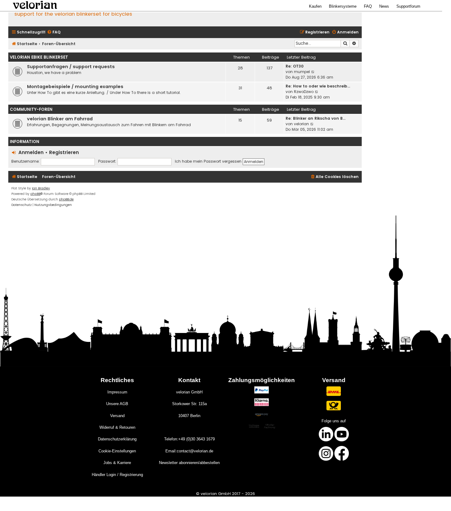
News (384, 6)
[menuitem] (53, 32)
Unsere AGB (117, 403)
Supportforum (408, 6)
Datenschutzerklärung (117, 439)
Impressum (117, 392)
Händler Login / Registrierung (117, 474)
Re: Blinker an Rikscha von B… (315, 118)
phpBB (35, 194)
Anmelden (31, 152)
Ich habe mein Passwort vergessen (208, 161)
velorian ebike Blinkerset (39, 57)
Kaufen (315, 6)
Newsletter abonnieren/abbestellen (189, 462)
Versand (117, 415)
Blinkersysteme (343, 6)
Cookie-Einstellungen (117, 451)
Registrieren (64, 152)
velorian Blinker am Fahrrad (60, 119)
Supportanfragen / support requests (71, 67)
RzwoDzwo (304, 91)
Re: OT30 (294, 66)
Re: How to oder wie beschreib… (318, 86)
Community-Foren (31, 109)
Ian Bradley (41, 188)
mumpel (302, 71)
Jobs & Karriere (117, 462)
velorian (301, 123)
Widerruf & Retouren (117, 427)
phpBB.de (66, 199)
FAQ (368, 6)
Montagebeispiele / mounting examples (75, 86)
